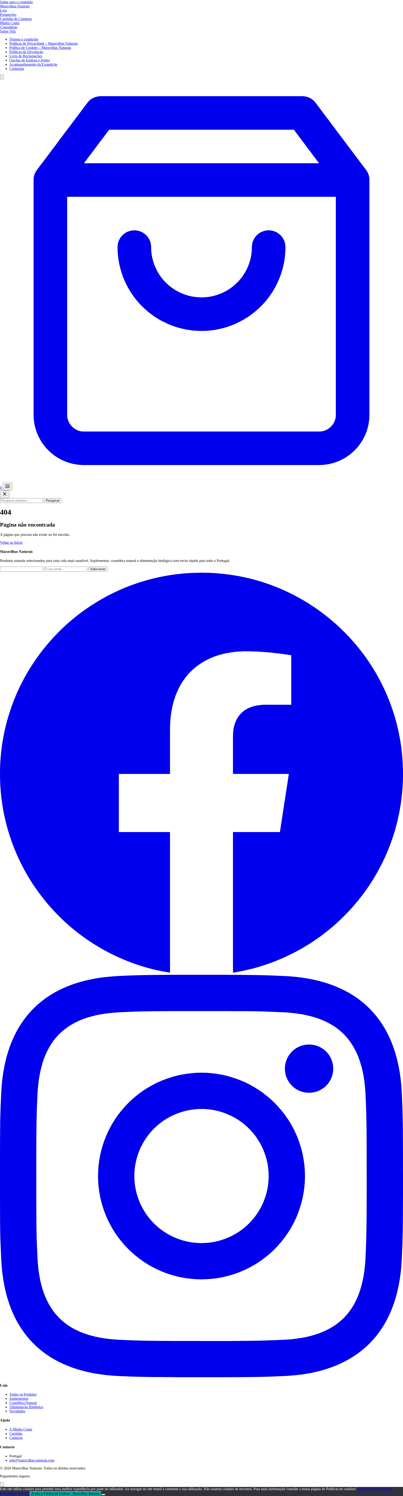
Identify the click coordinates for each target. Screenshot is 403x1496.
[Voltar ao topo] (2, 1484)
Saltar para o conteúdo (16, 2)
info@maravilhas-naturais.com (31, 1460)
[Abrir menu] (7, 486)
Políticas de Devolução (26, 52)
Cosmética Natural (23, 1403)
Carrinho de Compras (16, 19)
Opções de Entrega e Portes (29, 60)
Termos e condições (23, 39)
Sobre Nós (8, 31)
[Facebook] (201, 973)
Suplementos (18, 1399)
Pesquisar (52, 500)
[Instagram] (201, 1376)
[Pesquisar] (2, 77)
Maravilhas (15, 6)
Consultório (8, 27)
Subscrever (97, 569)
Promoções (8, 15)
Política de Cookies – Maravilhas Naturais (40, 48)
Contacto (16, 1438)
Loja (3, 10)
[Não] (103, 1494)
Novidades (17, 1411)
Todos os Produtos (23, 1394)
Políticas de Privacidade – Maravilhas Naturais (43, 43)
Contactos (16, 69)
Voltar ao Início (11, 542)
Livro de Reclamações (25, 56)
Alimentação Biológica (26, 1407)
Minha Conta (9, 23)
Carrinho (15, 1433)
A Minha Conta (20, 1429)
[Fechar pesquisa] (4, 494)
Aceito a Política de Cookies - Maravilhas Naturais (65, 1493)
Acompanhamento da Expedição (33, 64)
